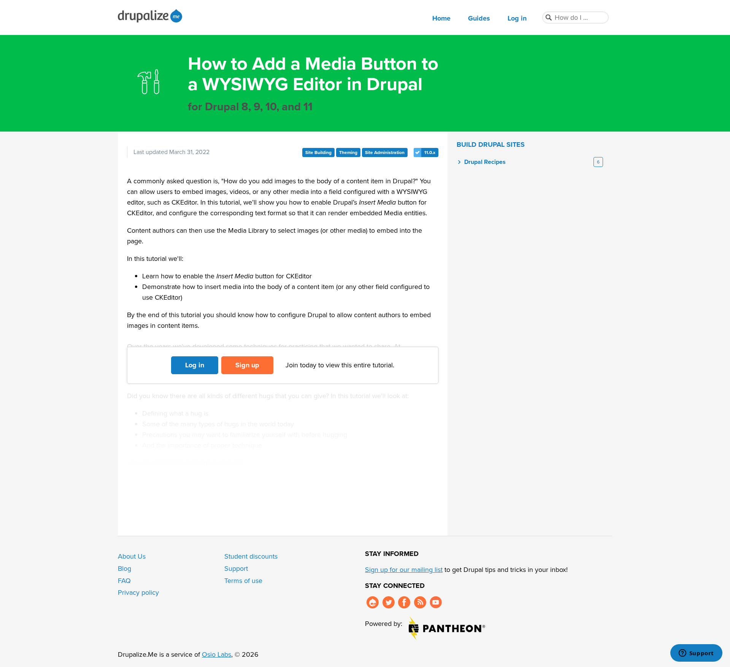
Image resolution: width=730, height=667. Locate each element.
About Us (132, 556)
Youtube (436, 602)
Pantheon (447, 628)
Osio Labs (216, 654)
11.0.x (429, 152)
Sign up (247, 365)
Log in (517, 18)
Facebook (404, 602)
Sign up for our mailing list (404, 570)
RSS (420, 602)
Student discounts (251, 556)
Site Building (318, 152)
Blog (124, 568)
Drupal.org (373, 602)
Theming (348, 152)
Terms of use (243, 581)
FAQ (124, 581)
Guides (479, 18)
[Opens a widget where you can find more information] (696, 653)
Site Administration (385, 152)
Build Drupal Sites (491, 144)
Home (441, 18)
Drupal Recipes (485, 162)
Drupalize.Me (151, 15)
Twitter (388, 602)
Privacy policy (138, 592)
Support (236, 568)
